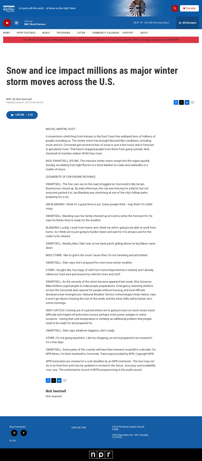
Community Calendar (105, 33)
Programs (63, 33)
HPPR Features (26, 33)
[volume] (16, 22)
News (6, 33)
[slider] (21, 22)
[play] (7, 23)
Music (46, 33)
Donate (191, 8)
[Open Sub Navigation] (12, 33)
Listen (81, 33)
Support (128, 33)
